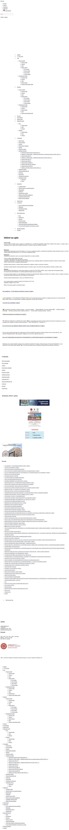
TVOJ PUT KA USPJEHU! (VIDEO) (11, 302)
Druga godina (27, 71)
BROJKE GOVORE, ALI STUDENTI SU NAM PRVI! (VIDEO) (17, 489)
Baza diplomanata (21, 213)
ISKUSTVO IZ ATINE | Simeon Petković (13, 531)
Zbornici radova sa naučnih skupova (26, 188)
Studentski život (5, 379)
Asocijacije (19, 202)
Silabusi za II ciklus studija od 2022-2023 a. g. (31, 167)
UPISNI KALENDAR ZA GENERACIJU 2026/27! (14, 314)
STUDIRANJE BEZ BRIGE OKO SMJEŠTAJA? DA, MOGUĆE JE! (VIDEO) (20, 499)
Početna (18, 54)
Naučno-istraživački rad (24, 171)
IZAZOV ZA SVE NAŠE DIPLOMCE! (12, 474)
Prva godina (26, 69)
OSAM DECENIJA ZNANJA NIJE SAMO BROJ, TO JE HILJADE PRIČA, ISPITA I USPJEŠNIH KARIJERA (26, 492)
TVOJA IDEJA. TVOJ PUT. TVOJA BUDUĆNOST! (15, 496)
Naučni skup (21, 140)
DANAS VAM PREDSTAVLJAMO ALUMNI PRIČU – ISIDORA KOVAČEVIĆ (20, 543)
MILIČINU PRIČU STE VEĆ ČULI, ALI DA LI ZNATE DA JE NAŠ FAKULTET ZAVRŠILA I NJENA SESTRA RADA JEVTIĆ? (30, 539)
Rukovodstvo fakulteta (23, 145)
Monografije (21, 190)
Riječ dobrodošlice (6, 361)
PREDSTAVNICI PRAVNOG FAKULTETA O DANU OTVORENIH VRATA (20, 514)
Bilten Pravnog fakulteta (24, 198)
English (4, 3)
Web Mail (5, 8)
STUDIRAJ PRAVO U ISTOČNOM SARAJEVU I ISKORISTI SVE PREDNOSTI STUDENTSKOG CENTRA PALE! (28, 556)
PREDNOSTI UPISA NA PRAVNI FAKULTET (14, 504)
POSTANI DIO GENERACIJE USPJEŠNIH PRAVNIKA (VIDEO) (18, 511)
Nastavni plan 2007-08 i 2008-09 (28, 164)
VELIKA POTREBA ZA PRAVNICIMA (12, 576)
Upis (5, 581)
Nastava (23, 64)
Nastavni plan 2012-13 (26, 159)
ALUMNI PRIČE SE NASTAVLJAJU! (12, 546)
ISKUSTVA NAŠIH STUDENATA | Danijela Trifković (15, 524)
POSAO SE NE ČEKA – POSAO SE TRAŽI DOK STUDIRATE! (17, 491)
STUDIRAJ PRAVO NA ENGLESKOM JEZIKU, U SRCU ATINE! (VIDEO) (20, 541)
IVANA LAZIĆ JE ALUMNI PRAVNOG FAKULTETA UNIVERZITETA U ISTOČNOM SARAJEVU (24, 519)
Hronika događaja (21, 228)
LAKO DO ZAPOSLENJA (10, 570)
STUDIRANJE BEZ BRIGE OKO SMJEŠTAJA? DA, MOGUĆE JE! (18, 555)
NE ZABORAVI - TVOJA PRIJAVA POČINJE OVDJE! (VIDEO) (18, 291)
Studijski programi (23, 151)
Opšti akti (21, 172)
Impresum (5, 7)
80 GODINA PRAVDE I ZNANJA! (11, 476)
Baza (20, 215)
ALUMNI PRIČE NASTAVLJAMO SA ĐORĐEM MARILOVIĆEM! (18, 536)
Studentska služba (22, 169)
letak (34, 432)
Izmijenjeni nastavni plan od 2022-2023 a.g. (30, 152)
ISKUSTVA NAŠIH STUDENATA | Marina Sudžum (15, 523)
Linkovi (5, 5)
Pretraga (20, 219)
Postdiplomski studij (23, 76)
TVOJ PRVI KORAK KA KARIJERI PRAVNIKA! (14, 477)
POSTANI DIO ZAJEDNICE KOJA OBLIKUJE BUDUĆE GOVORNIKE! (19, 484)
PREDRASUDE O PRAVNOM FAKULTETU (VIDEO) (15, 502)
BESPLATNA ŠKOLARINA (10, 575)
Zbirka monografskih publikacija (26, 195)
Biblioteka (21, 207)
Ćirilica (2, 17)
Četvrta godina (27, 74)
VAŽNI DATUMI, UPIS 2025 (10, 566)
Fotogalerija (21, 174)
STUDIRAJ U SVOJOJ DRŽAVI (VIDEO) (13, 568)
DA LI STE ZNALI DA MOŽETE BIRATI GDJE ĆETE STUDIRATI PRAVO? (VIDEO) (24, 325)
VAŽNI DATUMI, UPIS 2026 (10, 516)
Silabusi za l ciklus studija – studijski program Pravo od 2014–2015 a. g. (36, 157)
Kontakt (19, 230)
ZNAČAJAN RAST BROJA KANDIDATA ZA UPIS (15, 501)
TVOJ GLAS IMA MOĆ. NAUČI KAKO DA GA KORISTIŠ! (17, 486)
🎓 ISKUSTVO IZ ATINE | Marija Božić (13, 526)
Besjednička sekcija (23, 208)
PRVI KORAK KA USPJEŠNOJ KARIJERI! (13, 506)
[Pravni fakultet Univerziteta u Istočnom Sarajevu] (34, 33)
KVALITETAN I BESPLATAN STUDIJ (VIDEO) (14, 507)
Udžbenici (21, 191)
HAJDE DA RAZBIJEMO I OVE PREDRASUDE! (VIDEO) (16, 553)
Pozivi (22, 181)
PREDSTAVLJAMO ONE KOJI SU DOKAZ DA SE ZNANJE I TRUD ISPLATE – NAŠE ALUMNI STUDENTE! (27, 551)
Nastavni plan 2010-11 (26, 161)
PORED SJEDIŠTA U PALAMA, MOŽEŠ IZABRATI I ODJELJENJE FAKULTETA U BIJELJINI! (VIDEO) (26, 521)
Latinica (6, 17)
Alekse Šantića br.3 (5, 626)
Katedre (20, 147)
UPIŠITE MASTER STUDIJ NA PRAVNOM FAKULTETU (16, 588)
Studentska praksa (22, 177)
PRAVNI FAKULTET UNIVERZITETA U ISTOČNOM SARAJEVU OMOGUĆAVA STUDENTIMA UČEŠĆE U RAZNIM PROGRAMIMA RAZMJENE (34, 544)
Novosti (18, 116)
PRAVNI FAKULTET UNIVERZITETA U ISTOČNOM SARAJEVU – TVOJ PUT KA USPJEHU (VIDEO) (26, 561)
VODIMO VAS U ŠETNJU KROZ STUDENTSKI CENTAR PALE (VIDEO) (20, 563)
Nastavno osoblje (22, 149)
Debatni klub (21, 210)
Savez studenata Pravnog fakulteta (26, 205)
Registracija (21, 217)
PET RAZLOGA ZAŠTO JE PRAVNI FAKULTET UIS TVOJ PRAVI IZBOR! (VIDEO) (22, 487)
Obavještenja (20, 117)
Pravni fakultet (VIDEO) (9, 585)
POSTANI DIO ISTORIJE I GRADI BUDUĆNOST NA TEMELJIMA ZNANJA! (20, 497)
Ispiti (22, 65)
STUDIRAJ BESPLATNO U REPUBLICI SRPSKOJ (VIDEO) (17, 565)
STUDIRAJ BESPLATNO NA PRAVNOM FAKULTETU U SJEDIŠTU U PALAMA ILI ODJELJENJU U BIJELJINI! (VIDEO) (29, 512)
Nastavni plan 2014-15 (26, 156)
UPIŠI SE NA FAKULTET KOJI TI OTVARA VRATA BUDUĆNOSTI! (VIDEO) (20, 518)
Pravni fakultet (22, 142)
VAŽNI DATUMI (35, 429)
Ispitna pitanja (24, 67)
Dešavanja (23, 179)
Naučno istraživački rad (7, 381)
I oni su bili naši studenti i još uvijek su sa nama (29, 225)
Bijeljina (19, 87)
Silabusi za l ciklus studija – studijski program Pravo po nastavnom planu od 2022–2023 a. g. (41, 154)
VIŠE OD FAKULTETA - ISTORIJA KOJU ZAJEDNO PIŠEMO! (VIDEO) (19, 482)
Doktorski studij (20, 121)
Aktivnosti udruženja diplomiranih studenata (28, 224)
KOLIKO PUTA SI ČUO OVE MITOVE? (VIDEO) (15, 558)
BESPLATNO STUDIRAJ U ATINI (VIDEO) (13, 571)
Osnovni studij (22, 60)
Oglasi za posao (22, 220)
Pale (18, 58)
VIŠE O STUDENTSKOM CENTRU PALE (13, 479)
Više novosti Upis (9, 600)
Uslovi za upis (7, 590)
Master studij (20, 119)
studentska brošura (36, 435)
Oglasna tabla (24, 62)
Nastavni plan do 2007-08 (26, 166)
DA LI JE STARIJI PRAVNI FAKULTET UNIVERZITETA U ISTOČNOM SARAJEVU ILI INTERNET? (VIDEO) (30, 337)
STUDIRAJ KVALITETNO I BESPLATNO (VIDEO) (15, 573)
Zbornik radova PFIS (23, 193)
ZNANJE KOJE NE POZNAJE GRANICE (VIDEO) (15, 509)
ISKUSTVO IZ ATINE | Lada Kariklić (12, 538)
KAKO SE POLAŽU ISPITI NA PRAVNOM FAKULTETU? (16, 583)
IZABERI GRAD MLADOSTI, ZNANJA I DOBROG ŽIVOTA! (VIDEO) (19, 494)
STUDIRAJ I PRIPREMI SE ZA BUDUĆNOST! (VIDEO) (16, 481)
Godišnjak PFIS (22, 186)
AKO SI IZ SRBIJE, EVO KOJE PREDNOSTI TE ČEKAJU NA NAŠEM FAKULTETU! (22, 560)
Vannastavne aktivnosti (24, 176)
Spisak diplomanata (23, 222)
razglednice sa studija (37, 437)
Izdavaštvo (19, 183)
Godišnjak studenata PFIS (24, 196)
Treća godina (27, 72)
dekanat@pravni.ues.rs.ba (6, 629)
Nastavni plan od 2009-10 (26, 162)
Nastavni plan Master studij (27, 84)
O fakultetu (19, 138)
